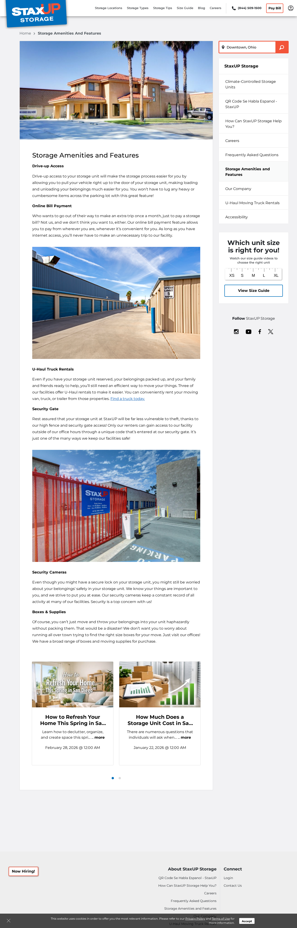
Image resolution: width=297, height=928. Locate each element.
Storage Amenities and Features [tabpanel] (247, 172)
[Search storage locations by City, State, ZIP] (282, 47)
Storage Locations (108, 8)
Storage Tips (162, 8)
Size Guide (185, 8)
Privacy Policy (195, 918)
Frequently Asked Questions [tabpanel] (251, 155)
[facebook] (259, 331)
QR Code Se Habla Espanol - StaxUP (187, 878)
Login (228, 878)
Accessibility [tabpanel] (236, 217)
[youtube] (249, 331)
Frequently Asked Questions (193, 901)
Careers (215, 8)
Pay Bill (274, 8)
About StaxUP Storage (192, 869)
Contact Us (233, 885)
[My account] (291, 8)
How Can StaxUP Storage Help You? (187, 885)
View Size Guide (253, 290)
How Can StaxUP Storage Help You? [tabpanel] (253, 124)
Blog (201, 8)
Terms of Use (221, 918)
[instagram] (236, 331)
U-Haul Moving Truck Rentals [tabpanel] (252, 203)
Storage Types (137, 8)
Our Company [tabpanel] (238, 189)
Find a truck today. (127, 398)
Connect (233, 869)
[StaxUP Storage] (36, 14)
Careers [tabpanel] (232, 141)
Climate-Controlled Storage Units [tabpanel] (250, 84)
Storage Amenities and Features (190, 908)
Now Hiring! (23, 871)
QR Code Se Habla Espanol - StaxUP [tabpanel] (251, 104)
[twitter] (270, 331)
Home (25, 33)
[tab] (112, 778)
